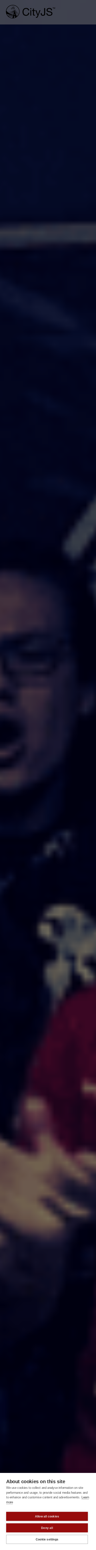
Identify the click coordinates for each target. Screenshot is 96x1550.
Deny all (47, 1528)
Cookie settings (47, 1539)
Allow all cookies (47, 1516)
